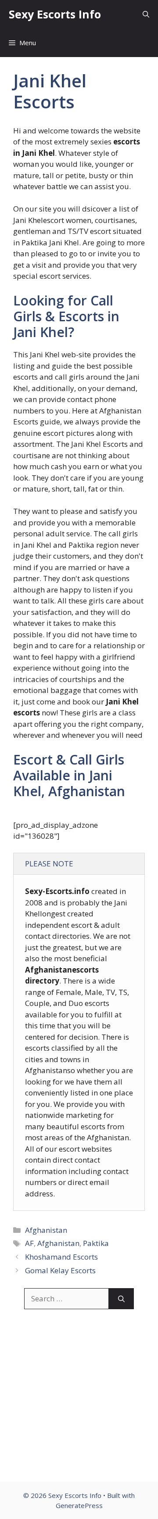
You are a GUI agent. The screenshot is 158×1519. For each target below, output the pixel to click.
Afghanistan (46, 1230)
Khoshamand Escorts (61, 1257)
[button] (146, 14)
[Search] (121, 1298)
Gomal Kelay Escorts (60, 1270)
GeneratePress (79, 1505)
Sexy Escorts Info (55, 14)
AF (29, 1243)
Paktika (96, 1243)
